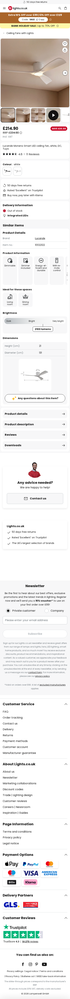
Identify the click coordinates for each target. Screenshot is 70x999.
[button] (8, 115)
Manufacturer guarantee (19, 753)
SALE (33, 19)
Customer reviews (15, 801)
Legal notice (11, 843)
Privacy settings (15, 971)
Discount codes (13, 789)
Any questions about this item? (38, 398)
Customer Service (18, 704)
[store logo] (19, 8)
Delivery (8, 729)
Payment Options (18, 854)
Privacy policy (12, 837)
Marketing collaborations (19, 783)
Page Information (18, 824)
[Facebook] (25, 964)
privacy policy (42, 676)
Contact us (10, 723)
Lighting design (22, 795)
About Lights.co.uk (19, 764)
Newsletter (10, 778)
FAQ (5, 712)
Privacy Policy (13, 976)
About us (8, 772)
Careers (8, 807)
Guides (23, 813)
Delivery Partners (18, 895)
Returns (8, 735)
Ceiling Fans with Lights (20, 33)
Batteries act (28, 976)
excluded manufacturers (53, 684)
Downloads (13, 445)
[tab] (35, 728)
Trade (7, 795)
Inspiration (10, 813)
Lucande (40, 238)
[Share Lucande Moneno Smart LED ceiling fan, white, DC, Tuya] (64, 50)
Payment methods (15, 741)
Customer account (15, 747)
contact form (35, 672)
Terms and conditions (17, 832)
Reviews (10, 435)
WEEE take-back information (51, 976)
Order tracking (13, 718)
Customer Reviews (19, 918)
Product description (19, 424)
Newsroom (23, 807)
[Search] (60, 8)
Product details (16, 414)
